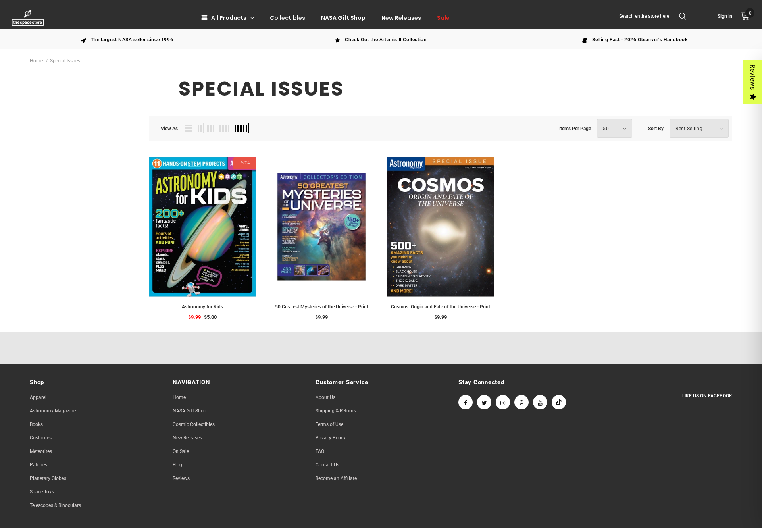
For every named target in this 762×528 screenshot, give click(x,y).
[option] (127, 39)
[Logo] (29, 18)
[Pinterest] (521, 402)
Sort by (656, 128)
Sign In (725, 16)
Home (36, 61)
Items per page (575, 128)
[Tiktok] (559, 402)
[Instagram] (503, 402)
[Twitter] (484, 402)
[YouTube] (540, 402)
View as (169, 128)
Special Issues (65, 61)
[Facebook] (465, 402)
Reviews (752, 77)
